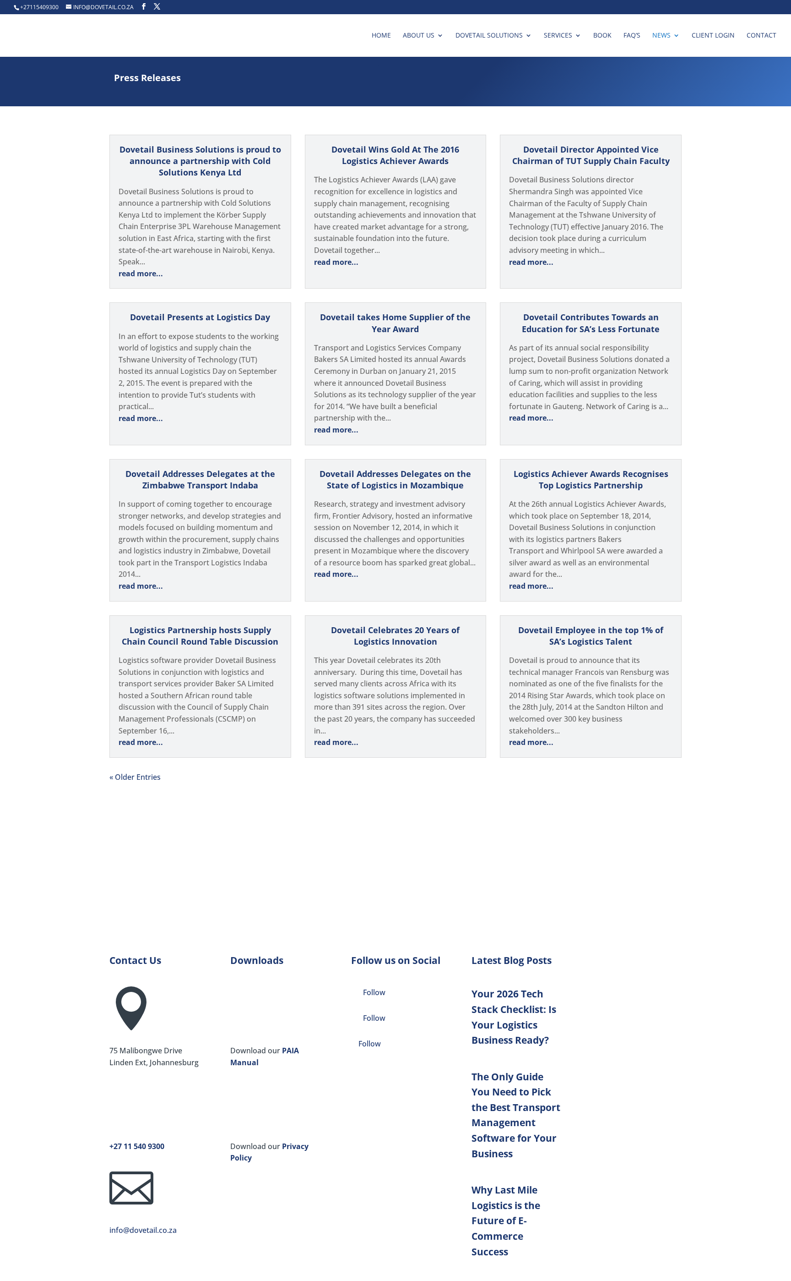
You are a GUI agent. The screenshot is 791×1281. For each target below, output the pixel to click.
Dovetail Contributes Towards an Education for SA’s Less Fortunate (591, 323)
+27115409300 (39, 7)
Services (558, 35)
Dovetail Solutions (489, 35)
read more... (141, 273)
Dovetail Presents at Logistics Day (200, 317)
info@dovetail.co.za (143, 1230)
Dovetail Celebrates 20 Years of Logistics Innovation (395, 635)
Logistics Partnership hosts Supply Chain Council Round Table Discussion (200, 635)
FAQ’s (631, 35)
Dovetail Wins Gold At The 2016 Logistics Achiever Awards (395, 155)
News (661, 35)
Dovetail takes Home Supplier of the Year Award (395, 323)
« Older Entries (135, 777)
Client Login (713, 35)
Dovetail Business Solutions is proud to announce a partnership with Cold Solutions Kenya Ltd (200, 161)
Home (381, 35)
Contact (761, 35)
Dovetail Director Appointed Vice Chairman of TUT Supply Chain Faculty (591, 155)
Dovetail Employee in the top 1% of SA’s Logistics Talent (590, 635)
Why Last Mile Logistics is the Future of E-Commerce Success (505, 1220)
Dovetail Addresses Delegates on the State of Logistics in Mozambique (395, 479)
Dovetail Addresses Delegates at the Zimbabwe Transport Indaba (200, 479)
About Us (418, 35)
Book (602, 35)
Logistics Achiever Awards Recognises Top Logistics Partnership (591, 479)
